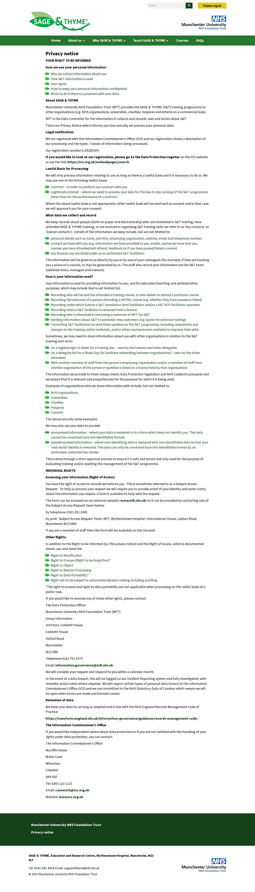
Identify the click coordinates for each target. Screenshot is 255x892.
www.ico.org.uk (71, 797)
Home (56, 40)
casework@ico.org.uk (72, 790)
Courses (182, 40)
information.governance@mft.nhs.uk (84, 665)
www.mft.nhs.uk (133, 500)
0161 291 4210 (44, 868)
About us (75, 40)
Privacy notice (42, 832)
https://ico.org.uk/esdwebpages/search (98, 162)
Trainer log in (212, 6)
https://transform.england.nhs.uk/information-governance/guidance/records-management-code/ (122, 718)
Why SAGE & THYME (108, 40)
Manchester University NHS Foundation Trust (66, 825)
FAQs (200, 40)
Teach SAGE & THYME (149, 40)
